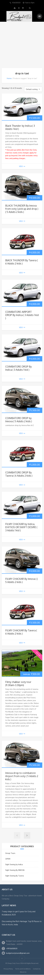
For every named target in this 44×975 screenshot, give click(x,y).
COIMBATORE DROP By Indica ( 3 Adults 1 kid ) (18, 368)
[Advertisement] (22, 45)
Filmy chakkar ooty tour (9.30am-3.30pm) (18, 683)
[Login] (19, 8)
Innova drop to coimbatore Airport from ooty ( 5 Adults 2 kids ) (21, 776)
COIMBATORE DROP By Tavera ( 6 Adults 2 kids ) (18, 474)
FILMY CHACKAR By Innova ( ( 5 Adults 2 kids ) (21, 580)
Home (9, 78)
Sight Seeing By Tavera (14, 876)
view (21, 166)
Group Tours (10, 853)
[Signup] (15, 8)
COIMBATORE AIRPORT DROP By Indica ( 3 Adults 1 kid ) (22, 315)
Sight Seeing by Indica (14, 864)
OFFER (7, 859)
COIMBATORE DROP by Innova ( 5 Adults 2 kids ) (18, 419)
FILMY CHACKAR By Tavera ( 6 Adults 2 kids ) (21, 632)
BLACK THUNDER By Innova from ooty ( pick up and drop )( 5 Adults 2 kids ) (21, 208)
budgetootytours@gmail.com (18, 953)
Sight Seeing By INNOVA (15, 870)
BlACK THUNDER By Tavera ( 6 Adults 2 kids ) (21, 262)
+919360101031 (11, 948)
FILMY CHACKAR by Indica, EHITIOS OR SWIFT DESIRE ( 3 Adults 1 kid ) (21, 527)
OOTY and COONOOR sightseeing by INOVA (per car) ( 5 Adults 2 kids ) (26, 965)
